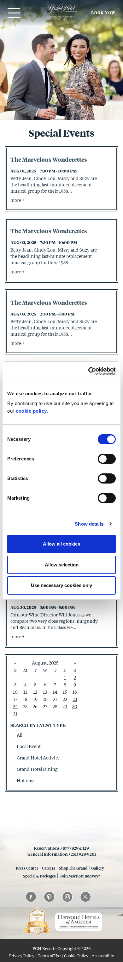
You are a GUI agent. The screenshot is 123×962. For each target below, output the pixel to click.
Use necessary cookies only (61, 585)
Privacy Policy (21, 955)
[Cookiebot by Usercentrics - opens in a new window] (88, 371)
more (16, 200)
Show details (89, 524)
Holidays (26, 780)
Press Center (27, 868)
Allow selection (62, 564)
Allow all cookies (61, 544)
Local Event (29, 746)
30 (74, 706)
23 (75, 699)
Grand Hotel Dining (37, 769)
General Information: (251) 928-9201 (61, 854)
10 (15, 692)
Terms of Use (49, 955)
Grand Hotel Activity (38, 757)
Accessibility (103, 955)
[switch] (107, 459)
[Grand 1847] (61, 19)
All (19, 735)
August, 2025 (45, 662)
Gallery (97, 868)
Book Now (103, 12)
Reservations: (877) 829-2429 (62, 848)
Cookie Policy (76, 955)
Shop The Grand (73, 868)
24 (15, 706)
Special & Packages (39, 875)
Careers (48, 868)
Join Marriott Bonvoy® (80, 875)
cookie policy (31, 411)
